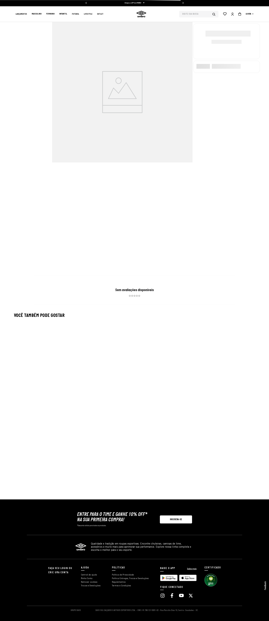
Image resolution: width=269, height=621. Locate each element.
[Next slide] (182, 2)
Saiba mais (192, 569)
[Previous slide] (86, 2)
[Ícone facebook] (172, 596)
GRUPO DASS (76, 610)
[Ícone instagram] (162, 596)
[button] (176, 519)
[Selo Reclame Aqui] (210, 586)
